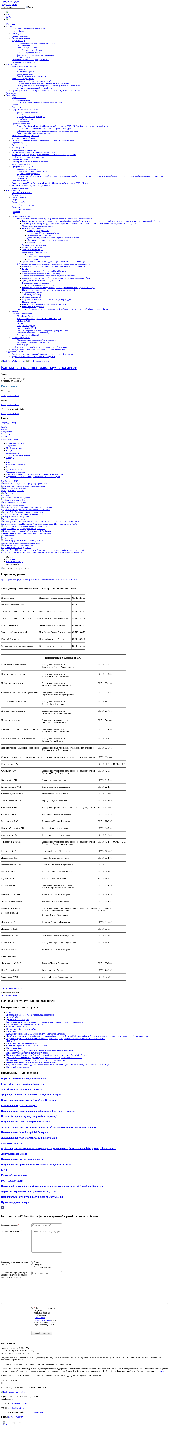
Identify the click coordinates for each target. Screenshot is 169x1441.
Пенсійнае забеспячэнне (33, 228)
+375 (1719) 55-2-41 (10, 404)
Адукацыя (16, 195)
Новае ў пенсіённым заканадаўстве (43, 233)
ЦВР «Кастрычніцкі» (20, 1425)
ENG (8, 17)
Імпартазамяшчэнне (20, 188)
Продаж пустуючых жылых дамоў (32, 171)
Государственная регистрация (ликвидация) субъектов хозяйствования (43, 140)
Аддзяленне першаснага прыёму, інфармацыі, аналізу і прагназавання (53, 266)
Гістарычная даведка (21, 38)
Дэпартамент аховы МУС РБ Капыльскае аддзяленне (30, 1015)
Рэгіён (9, 26)
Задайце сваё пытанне (11, 1231)
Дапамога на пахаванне (32, 247)
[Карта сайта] (7, 19)
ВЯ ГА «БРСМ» (24, 321)
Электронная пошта (43, 1267)
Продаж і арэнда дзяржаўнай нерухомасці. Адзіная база (26, 533)
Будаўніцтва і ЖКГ (14, 352)
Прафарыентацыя (19, 197)
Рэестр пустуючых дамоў (28, 169)
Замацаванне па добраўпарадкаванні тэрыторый (23, 528)
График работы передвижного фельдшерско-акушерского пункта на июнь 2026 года (39, 580)
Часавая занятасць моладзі (34, 245)
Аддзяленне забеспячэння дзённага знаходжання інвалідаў (48, 276)
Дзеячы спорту (23, 57)
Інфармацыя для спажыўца (24, 150)
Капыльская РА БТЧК (27, 328)
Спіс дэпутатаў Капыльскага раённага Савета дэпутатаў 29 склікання (48, 86)
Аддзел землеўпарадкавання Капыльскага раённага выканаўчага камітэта (39, 1050)
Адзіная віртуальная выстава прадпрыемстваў (22, 543)
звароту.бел (160, 1371)
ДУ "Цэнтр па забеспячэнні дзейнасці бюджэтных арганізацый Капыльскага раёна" (44, 1057)
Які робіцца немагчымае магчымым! (33, 342)
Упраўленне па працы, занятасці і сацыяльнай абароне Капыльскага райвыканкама (54, 219)
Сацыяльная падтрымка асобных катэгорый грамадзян (46, 299)
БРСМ (5, 1169)
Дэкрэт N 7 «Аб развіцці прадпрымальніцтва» (22, 514)
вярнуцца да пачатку (10, 995)
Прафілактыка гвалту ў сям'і (14, 519)
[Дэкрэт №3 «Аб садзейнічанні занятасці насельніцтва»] (26, 507)
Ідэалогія (16, 211)
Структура (11, 93)
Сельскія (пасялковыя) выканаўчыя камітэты (32, 88)
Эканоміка (11, 95)
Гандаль (15, 105)
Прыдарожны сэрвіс (21, 159)
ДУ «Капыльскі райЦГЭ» (17, 1019)
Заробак (31, 254)
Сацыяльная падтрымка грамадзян (37, 226)
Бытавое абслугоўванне (27, 112)
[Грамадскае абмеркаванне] (13, 488)
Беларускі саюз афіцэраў (28, 335)
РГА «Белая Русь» (25, 316)
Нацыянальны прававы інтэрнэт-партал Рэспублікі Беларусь (36, 1164)
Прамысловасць (19, 97)
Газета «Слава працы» (14, 1175)
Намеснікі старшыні (26, 71)
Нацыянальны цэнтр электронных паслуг (25, 1121)
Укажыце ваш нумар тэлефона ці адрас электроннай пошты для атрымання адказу (14, 1275)
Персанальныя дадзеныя (33, 307)
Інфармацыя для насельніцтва (35, 283)
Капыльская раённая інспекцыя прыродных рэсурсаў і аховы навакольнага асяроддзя (44, 1022)
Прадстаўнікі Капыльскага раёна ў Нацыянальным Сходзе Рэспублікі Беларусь (47, 90)
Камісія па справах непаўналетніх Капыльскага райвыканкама (40, 347)
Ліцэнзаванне (23, 121)
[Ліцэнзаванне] (8, 536)
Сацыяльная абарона (21, 216)
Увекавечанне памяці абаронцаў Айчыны (30, 59)
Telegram (38, 1264)
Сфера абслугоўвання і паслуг (25, 109)
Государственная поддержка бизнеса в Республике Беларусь (44, 128)
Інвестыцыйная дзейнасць (23, 138)
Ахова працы (33, 259)
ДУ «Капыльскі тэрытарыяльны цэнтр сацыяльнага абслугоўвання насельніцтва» (54, 264)
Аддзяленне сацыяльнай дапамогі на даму (41, 273)
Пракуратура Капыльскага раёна (21, 1029)
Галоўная (10, 24)
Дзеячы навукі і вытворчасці (30, 52)
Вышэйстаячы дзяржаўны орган (31, 76)
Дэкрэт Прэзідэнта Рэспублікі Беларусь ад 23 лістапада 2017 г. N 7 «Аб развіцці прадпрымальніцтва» (62, 126)
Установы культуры (25, 209)
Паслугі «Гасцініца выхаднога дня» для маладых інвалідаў (48, 290)
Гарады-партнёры (20, 36)
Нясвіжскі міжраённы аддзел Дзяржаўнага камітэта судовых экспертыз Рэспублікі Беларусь (47, 1055)
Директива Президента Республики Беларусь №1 (29, 1191)
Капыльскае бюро (14, 1048)
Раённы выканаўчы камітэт (24, 67)
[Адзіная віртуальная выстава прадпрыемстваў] (23, 540)
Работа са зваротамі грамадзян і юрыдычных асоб (44, 304)
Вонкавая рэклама (20, 181)
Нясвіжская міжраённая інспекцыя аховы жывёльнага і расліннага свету (38, 1060)
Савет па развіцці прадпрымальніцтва (34, 133)
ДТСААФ (10, 1041)
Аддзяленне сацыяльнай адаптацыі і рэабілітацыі (44, 271)
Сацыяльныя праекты (32, 292)
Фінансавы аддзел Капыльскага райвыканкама (27, 1046)
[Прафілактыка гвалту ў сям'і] (15, 517)
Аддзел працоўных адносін (34, 252)
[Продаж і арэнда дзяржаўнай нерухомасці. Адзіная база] (27, 531)
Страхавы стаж (34, 242)
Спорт (14, 200)
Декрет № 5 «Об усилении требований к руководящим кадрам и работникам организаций (41, 552)
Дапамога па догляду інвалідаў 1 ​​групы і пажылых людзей (53, 238)
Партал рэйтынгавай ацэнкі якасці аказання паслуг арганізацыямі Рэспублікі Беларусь (52, 1186)
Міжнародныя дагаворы (38, 230)
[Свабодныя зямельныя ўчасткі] (15, 498)
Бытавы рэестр (18, 147)
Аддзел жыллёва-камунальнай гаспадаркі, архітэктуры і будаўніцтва (42, 354)
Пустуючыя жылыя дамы (23, 166)
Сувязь (20, 114)
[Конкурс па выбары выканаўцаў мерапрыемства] (24, 483)
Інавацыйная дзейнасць (22, 164)
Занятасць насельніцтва (32, 250)
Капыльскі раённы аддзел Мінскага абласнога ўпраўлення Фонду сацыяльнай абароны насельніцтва (62, 309)
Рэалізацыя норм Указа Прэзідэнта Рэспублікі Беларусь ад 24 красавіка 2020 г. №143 (50, 183)
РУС (8, 14)
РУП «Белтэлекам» (12, 1180)
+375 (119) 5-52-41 (15, 1408)
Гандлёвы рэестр (19, 145)
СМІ (14, 214)
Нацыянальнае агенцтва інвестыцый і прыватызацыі (32, 1196)
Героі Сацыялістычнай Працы (30, 50)
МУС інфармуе (23, 345)
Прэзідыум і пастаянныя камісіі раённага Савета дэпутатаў (43, 83)
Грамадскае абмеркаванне (12, 490)
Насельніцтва (18, 31)
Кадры (25, 269)
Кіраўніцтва (11, 64)
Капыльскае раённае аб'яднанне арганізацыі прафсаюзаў (42, 330)
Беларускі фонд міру (26, 326)
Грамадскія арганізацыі (22, 314)
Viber (36, 1262)
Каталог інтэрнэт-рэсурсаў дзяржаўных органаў (29, 1116)
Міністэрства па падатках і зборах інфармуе (36, 340)
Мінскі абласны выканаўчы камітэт (22, 1089)
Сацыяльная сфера (14, 190)
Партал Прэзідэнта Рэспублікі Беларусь (24, 1078)
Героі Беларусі (23, 45)
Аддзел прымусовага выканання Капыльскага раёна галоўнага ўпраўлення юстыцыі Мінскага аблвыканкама (55, 1038)
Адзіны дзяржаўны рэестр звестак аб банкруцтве (34, 152)
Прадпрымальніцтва (21, 124)
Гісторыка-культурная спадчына (26, 62)
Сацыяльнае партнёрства (38, 257)
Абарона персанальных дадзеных (16, 547)
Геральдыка (17, 33)
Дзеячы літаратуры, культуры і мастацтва (35, 55)
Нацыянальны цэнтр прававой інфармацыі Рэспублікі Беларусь (38, 1110)
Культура (16, 207)
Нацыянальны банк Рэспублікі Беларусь (24, 1132)
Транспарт (16, 107)
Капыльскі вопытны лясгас (18, 1067)
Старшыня (21, 69)
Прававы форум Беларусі (15, 1202)
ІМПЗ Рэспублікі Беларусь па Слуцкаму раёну (27, 1053)
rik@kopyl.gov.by (9, 4)
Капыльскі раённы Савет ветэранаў (33, 333)
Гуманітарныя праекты (22, 192)
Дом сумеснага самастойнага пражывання (41, 280)
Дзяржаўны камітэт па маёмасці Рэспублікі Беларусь (31, 1094)
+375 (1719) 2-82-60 (34, 1412)
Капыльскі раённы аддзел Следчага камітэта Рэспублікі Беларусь (35, 1034)
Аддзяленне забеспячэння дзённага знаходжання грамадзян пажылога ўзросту (57, 278)
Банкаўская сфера (25, 119)
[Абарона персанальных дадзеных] (17, 545)
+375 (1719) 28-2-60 (10, 2)
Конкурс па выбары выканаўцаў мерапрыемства (23, 486)
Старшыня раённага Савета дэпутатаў (34, 81)
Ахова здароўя (18, 202)
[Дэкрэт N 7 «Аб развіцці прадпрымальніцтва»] (23, 512)
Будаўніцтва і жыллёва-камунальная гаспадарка (33, 356)
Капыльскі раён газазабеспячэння (21, 1043)
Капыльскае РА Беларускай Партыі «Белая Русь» (39, 318)
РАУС (9, 1012)
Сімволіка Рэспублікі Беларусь (19, 1105)
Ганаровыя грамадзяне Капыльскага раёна (36, 43)
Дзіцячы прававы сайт (14, 1153)
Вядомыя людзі (18, 40)
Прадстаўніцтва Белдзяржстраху (31, 116)
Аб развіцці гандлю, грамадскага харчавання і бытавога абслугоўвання (44, 154)
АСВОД (20, 323)
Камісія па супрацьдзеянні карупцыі (28, 157)
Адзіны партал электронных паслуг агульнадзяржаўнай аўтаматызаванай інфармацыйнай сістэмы (58, 1148)
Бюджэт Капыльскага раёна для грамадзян (31, 185)
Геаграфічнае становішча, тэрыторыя (28, 29)
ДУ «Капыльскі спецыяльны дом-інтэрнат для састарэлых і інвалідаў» (53, 261)
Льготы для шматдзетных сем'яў (42, 285)
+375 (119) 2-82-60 (18, 1403)
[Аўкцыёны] (7, 493)
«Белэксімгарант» (11, 1143)
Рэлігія (15, 311)
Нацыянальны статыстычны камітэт (22, 1159)
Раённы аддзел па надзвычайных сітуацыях (26, 1024)
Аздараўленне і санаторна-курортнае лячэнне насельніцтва (38, 349)
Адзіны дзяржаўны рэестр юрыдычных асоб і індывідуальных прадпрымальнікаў (48, 1127)
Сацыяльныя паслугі (31, 297)
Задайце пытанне (9, 1381)
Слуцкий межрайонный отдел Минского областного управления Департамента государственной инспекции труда (58, 1065)
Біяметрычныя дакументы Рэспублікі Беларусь (28, 1100)
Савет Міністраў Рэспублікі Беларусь (22, 1084)
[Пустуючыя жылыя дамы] (13, 502)
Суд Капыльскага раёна (17, 1027)
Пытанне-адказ (29, 302)
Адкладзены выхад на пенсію (40, 235)
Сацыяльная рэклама (21, 337)
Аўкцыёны (6, 495)
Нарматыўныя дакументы (28, 173)
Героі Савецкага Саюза (27, 48)
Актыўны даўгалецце (32, 295)
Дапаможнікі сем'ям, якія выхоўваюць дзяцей (47, 240)
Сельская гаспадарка (21, 100)
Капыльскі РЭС (13, 1031)
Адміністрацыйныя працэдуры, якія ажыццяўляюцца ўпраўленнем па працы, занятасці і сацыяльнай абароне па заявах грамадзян (80, 223)
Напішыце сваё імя (9, 1225)
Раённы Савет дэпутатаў (23, 78)
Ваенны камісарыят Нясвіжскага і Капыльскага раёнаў (31, 1062)
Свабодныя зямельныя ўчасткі (14, 500)
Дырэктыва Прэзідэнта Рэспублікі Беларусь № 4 (29, 1137)
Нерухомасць (18, 143)
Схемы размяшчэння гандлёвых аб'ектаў (30, 162)
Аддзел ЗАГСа (13, 1017)
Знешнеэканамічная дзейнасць (25, 135)
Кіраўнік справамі (25, 74)
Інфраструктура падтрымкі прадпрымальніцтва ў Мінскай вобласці (47, 131)
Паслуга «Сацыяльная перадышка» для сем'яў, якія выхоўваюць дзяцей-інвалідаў (58, 288)
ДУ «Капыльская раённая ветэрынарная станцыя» (39, 102)
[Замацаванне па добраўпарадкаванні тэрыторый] (24, 526)
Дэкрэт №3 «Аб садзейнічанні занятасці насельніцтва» (25, 509)
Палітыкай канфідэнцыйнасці (42, 1318)
